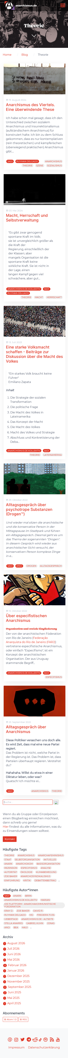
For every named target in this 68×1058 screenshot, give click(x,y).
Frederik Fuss (45, 915)
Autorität (10, 872)
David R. (38, 910)
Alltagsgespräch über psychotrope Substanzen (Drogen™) (29, 509)
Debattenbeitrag (45, 880)
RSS (24, 1019)
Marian (45, 900)
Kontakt (10, 839)
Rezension (10, 868)
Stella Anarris (13, 923)
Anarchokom (24, 863)
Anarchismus (53, 161)
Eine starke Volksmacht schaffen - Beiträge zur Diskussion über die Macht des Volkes (34, 354)
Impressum (16, 1047)
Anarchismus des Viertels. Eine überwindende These (30, 107)
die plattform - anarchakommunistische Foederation (30, 905)
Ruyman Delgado (27, 161)
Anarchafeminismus (50, 855)
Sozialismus (54, 165)
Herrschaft (54, 297)
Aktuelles (50, 859)
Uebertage (11, 919)
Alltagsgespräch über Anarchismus (26, 729)
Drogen (31, 566)
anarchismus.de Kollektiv (23, 289)
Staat (7, 859)
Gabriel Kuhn (34, 923)
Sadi (10, 161)
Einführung (12, 880)
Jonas (50, 923)
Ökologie (26, 872)
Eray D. (8, 910)
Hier (6, 826)
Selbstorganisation (27, 859)
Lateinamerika (53, 455)
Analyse (46, 868)
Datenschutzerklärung (44, 1047)
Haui (25, 927)
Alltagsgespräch (51, 566)
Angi (19, 566)
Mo (31, 915)
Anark (8, 863)
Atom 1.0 (11, 1019)
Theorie (27, 165)
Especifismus (54, 677)
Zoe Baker (10, 876)
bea (16, 927)
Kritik (27, 880)
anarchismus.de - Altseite (37, 919)
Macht (39, 297)
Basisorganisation (48, 863)
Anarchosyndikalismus (35, 876)
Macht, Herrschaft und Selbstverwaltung (27, 217)
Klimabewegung (46, 872)
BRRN (28, 895)
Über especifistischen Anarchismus (26, 618)
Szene (39, 165)
